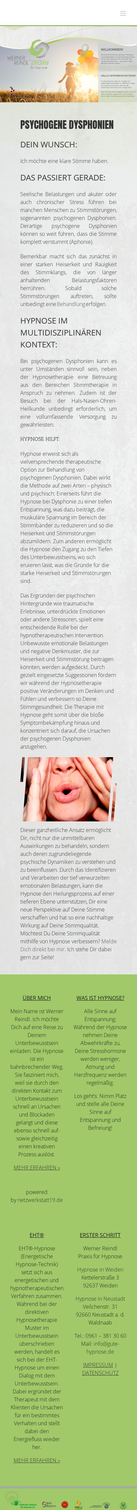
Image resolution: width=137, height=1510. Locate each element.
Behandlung (71, 304)
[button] (12, 1498)
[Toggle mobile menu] (123, 13)
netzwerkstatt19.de (40, 1200)
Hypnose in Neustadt (100, 1298)
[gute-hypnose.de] (28, 54)
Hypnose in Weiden (100, 1269)
